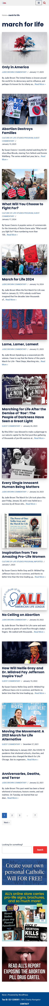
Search (40, 850)
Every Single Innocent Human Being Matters (20, 484)
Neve (4, 995)
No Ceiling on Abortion (21, 614)
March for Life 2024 (18, 279)
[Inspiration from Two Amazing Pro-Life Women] (24, 530)
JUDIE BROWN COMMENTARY (14, 72)
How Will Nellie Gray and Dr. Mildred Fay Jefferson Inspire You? (23, 672)
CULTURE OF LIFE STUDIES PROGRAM (17, 138)
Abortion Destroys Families (17, 131)
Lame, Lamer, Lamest (20, 344)
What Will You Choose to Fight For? (22, 206)
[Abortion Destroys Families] (24, 109)
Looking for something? (12, 844)
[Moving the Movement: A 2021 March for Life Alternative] (24, 715)
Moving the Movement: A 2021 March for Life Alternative (23, 735)
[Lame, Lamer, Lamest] (24, 324)
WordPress (23, 995)
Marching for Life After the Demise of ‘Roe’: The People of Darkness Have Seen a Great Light (24, 415)
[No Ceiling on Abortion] (24, 598)
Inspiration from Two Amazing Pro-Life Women (23, 554)
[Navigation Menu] (39, 3)
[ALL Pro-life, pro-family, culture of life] (4, 3)
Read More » (40, 84)
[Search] (44, 2)
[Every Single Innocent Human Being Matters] (24, 463)
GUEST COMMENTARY (11, 426)
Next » (6, 822)
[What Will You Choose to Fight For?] (24, 184)
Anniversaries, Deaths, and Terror (21, 775)
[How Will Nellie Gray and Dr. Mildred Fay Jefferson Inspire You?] (24, 652)
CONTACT (24, 1004)
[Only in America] (24, 47)
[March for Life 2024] (24, 259)
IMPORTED (38, 561)
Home (4, 15)
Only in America (15, 67)
